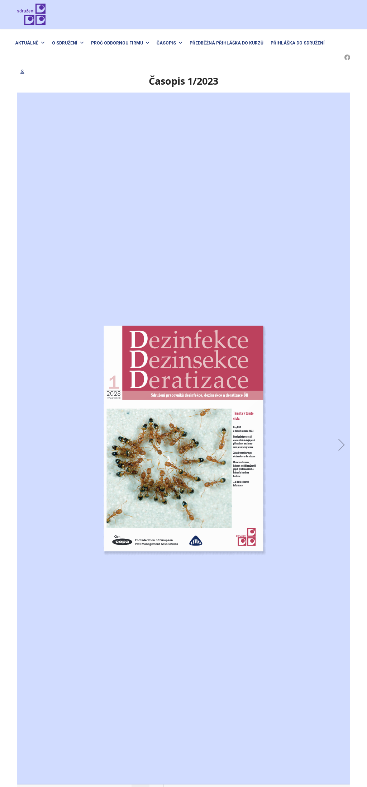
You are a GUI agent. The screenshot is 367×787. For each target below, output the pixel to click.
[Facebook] (347, 57)
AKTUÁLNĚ (26, 43)
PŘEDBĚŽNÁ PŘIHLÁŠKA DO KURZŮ (226, 43)
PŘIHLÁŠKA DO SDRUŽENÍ (298, 43)
